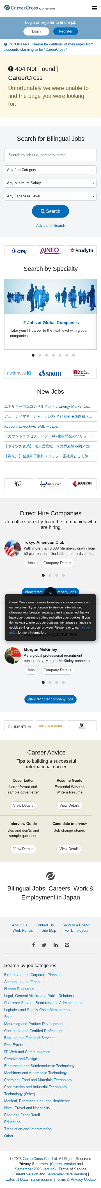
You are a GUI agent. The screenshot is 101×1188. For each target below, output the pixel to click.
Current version (63, 1164)
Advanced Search (50, 225)
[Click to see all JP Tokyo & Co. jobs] (81, 725)
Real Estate (13, 1045)
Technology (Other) (19, 1094)
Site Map (49, 930)
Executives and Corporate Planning (32, 975)
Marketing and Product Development (33, 1024)
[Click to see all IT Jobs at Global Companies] (50, 296)
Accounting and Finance (23, 982)
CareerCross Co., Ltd (40, 1159)
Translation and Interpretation (28, 1129)
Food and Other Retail (22, 1115)
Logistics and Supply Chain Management (37, 1010)
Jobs (31, 563)
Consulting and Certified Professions (33, 1031)
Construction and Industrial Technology (35, 1087)
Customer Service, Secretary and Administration (43, 1003)
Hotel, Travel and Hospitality (27, 1108)
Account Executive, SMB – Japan (31, 426)
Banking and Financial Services (30, 1038)
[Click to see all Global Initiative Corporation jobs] (19, 483)
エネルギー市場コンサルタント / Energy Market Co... (47, 406)
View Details (23, 805)
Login (36, 31)
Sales (8, 1017)
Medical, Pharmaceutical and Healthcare (37, 1101)
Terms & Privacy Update (76, 1179)
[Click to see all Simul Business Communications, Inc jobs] (50, 373)
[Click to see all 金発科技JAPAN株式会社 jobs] (50, 725)
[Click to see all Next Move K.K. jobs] (19, 373)
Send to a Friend (75, 925)
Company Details (57, 563)
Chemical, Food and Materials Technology (38, 1080)
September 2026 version (34, 1169)
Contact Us (45, 925)
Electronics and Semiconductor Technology (39, 1066)
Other (8, 1136)
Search (52, 211)
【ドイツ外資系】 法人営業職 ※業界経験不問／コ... (48, 446)
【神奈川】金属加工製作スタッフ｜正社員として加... (47, 456)
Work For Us (23, 930)
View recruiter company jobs (50, 699)
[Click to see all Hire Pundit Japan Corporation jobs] (50, 483)
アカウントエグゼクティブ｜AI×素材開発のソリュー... (49, 436)
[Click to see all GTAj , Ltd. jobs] (19, 250)
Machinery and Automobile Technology (35, 1073)
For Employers (76, 930)
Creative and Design (20, 1059)
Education (12, 1122)
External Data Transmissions (29, 1179)
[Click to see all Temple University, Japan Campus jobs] (81, 373)
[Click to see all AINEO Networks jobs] (50, 250)
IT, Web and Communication (27, 1052)
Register (65, 31)
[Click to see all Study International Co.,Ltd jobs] (81, 250)
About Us (19, 925)
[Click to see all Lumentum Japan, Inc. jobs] (19, 725)
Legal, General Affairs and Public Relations (39, 996)
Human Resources (19, 989)
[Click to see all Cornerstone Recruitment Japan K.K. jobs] (81, 483)
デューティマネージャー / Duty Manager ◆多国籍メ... (48, 416)
